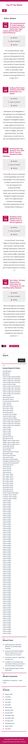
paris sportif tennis (8, 436)
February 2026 (9, 710)
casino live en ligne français (10, 459)
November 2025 (9, 718)
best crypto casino (8, 406)
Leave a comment (15, 41)
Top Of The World (14, 5)
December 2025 (9, 715)
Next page (15, 346)
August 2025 (8, 726)
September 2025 (9, 723)
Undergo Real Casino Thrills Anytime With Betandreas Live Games (17, 90)
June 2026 (8, 699)
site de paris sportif (8, 465)
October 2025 (9, 721)
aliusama (15, 37)
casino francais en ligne (9, 384)
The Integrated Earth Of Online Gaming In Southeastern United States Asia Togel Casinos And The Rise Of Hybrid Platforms (14, 28)
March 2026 (8, 707)
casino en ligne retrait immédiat (11, 377)
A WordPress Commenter (10, 680)
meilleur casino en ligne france (11, 440)
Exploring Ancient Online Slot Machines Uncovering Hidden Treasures (13, 646)
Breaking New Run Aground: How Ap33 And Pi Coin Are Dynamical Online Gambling (13, 152)
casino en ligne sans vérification (11, 378)
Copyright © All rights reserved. (14, 739)
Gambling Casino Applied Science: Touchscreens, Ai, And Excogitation (16, 219)
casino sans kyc (7, 403)
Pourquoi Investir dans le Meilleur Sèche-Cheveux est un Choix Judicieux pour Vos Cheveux (14, 653)
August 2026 (8, 694)
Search (5, 355)
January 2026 (9, 713)
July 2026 (7, 697)
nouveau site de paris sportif (11, 401)
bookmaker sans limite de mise (11, 461)
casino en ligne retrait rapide (10, 493)
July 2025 (7, 728)
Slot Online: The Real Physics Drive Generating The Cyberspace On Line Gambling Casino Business (14, 284)
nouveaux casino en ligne (10, 414)
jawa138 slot (6, 373)
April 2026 (8, 705)
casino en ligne (7, 395)
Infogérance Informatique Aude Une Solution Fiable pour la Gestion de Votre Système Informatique (15, 663)
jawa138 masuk (7, 371)
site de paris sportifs (8, 397)
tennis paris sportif (8, 410)
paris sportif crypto (8, 399)
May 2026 (8, 702)
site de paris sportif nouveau (11, 451)
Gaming (15, 44)
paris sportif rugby (8, 453)
